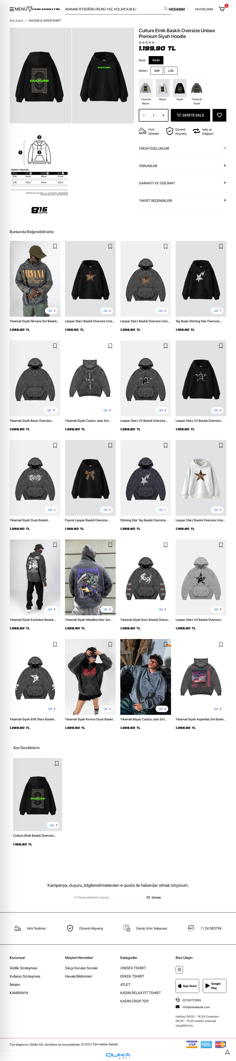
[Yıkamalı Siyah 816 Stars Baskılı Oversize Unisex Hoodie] (35, 677)
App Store (190, 986)
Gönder (156, 897)
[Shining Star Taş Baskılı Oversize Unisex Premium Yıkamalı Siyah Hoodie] (145, 478)
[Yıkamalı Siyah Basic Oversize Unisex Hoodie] (35, 378)
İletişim (15, 984)
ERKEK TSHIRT (132, 976)
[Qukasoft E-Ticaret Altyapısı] (118, 1056)
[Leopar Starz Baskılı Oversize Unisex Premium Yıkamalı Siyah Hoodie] (145, 279)
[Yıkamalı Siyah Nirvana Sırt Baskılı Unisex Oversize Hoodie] (35, 279)
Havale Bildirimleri (78, 976)
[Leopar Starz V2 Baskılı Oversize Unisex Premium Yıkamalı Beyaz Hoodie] (201, 577)
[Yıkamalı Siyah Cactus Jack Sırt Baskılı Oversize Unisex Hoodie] (90, 378)
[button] (222, 9)
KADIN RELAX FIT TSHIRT (140, 993)
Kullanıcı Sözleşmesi (25, 976)
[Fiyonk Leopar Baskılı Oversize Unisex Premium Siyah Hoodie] (90, 478)
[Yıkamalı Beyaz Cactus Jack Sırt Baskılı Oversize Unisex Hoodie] (145, 677)
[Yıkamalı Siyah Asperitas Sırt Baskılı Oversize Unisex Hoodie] (201, 677)
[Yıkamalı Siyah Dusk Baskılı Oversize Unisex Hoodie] (35, 478)
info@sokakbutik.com (196, 1007)
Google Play (216, 986)
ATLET (125, 984)
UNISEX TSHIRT (133, 968)
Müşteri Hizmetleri (79, 957)
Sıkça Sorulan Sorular (81, 968)
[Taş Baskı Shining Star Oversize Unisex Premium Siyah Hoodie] (201, 279)
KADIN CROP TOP (134, 1001)
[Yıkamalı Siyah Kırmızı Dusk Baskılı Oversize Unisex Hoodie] (90, 677)
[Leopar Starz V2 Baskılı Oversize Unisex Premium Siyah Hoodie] (201, 378)
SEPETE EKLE (193, 115)
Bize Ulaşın (184, 957)
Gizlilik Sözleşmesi (23, 968)
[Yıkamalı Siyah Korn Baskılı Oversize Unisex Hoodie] (145, 577)
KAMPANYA (19, 993)
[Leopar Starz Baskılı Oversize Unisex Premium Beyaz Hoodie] (201, 478)
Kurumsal (17, 957)
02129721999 (191, 1000)
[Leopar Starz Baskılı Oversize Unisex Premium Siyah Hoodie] (90, 279)
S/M (156, 70)
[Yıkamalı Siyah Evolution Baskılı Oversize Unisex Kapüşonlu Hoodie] (35, 577)
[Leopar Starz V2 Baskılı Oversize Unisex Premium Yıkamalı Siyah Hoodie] (145, 378)
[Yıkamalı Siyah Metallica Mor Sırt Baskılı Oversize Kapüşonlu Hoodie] (90, 577)
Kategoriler (128, 957)
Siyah (156, 60)
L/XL (171, 70)
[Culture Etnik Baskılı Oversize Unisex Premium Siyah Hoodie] (37, 794)
